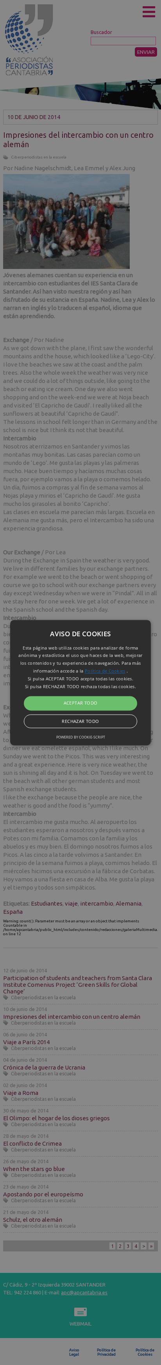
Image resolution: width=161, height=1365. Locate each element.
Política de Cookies (105, 671)
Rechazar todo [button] (80, 721)
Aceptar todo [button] (81, 703)
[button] (80, 682)
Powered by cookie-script (80, 737)
